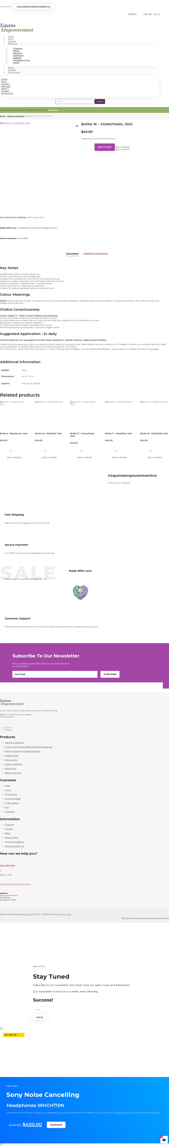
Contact (5, 91)
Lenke (16, 62)
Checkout (10, 812)
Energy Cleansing (13, 764)
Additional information (96, 253)
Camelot (17, 53)
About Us (12, 43)
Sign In (157, 14)
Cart (7, 807)
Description (72, 253)
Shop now (53, 110)
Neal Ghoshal (26, 914)
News (4, 88)
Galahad (17, 58)
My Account (14, 72)
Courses (5, 84)
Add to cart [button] (18, 451)
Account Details (13, 799)
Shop (4, 81)
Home (4, 79)
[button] (77, 126)
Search (100, 101)
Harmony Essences (16, 116)
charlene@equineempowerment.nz (33, 7)
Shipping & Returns (14, 846)
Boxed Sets (10, 768)
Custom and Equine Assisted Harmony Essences (28, 747)
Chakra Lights (11, 755)
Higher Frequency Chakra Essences (22, 751)
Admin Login (65, 914)
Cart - (147, 14)
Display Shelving (13, 773)
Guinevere (18, 55)
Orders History (12, 803)
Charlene (17, 48)
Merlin (16, 51)
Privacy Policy (12, 837)
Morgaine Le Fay (21, 60)
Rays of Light (11, 760)
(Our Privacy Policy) (20, 666)
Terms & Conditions (14, 842)
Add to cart (105, 147)
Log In (8, 790)
